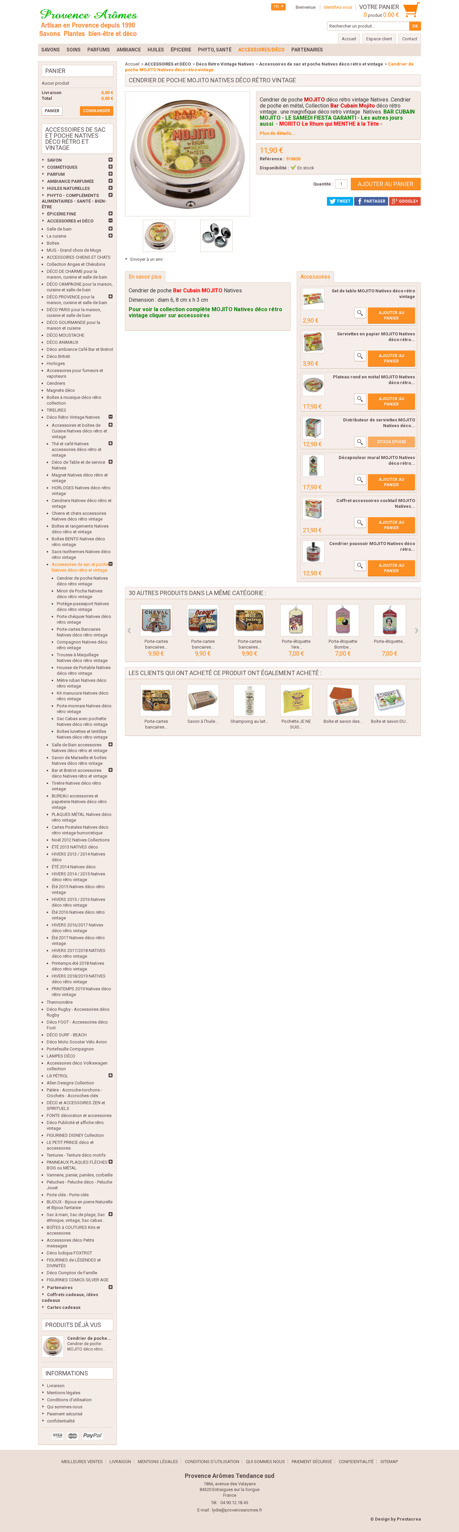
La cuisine (56, 236)
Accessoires (315, 277)
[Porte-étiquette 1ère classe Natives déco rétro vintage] (296, 620)
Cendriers (56, 383)
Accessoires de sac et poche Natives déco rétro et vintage (321, 64)
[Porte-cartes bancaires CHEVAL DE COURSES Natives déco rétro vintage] (156, 620)
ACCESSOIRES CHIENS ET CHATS (79, 257)
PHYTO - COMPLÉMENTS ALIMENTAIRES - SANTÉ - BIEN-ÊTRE (74, 201)
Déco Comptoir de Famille (72, 1272)
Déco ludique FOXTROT (69, 1252)
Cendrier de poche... (89, 1338)
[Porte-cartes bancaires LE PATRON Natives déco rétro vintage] (250, 620)
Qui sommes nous (64, 1406)
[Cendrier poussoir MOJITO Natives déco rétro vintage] (313, 552)
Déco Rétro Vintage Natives (73, 417)
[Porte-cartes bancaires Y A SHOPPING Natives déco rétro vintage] (203, 620)
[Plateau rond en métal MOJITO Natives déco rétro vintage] (313, 385)
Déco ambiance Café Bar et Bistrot (80, 349)
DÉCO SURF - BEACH (67, 1034)
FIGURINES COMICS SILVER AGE (78, 1279)
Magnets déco (61, 390)
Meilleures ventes (82, 1461)
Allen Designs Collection (70, 1082)
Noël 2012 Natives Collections (81, 839)
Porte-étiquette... (390, 641)
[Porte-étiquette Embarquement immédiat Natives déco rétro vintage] (390, 620)
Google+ (408, 201)
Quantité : (323, 184)
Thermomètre (60, 1002)
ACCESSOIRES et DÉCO (70, 220)
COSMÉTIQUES (62, 167)
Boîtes (53, 243)
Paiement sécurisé (64, 1413)
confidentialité (61, 1420)
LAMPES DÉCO (61, 1056)
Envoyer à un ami (146, 259)
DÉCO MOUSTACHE (65, 335)
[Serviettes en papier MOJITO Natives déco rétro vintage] (313, 342)
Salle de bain (59, 229)
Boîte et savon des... (343, 721)
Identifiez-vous (338, 7)
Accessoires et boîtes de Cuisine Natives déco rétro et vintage (79, 431)
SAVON (54, 160)
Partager (374, 201)
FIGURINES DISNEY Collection (75, 1135)
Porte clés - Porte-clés (68, 1194)
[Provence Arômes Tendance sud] (88, 22)
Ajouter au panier (391, 315)
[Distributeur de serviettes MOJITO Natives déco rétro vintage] (313, 428)
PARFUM (56, 174)
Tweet (343, 201)
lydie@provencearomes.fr (237, 1510)
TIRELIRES (56, 410)
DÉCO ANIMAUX (62, 342)
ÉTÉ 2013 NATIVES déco (75, 847)
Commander (96, 111)
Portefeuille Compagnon (70, 1048)
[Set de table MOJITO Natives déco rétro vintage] (313, 299)
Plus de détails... (277, 133)
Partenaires (60, 1287)
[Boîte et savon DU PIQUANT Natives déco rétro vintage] (390, 700)
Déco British (58, 356)
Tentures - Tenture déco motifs (76, 1155)
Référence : (272, 158)
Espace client (379, 38)
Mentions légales (63, 1392)
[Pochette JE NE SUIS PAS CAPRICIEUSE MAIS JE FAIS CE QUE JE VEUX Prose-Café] (296, 700)
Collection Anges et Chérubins (76, 264)
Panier (55, 70)
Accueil (132, 64)
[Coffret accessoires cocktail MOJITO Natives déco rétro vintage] (313, 509)
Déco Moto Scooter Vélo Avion (77, 1041)
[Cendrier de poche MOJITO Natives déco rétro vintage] (53, 1346)
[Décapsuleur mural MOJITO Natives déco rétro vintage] (313, 466)
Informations (66, 1373)
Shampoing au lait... (249, 721)
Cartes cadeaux (64, 1307)
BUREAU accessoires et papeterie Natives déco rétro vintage (79, 801)
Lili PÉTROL (57, 1075)
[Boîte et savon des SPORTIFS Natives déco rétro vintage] (343, 700)
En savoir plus (145, 277)
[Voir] (360, 312)
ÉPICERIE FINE (61, 213)
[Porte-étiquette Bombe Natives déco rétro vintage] (343, 620)
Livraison (56, 1385)
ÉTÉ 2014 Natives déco (74, 866)
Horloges (56, 363)
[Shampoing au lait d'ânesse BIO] (250, 700)
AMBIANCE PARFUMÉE (70, 181)
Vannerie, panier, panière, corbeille (80, 1174)
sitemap (389, 1461)
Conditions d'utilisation (69, 1399)
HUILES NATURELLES (68, 188)
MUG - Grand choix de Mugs (74, 250)
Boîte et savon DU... (390, 721)
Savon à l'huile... (202, 721)
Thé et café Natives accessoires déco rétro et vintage (76, 449)
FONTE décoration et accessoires (79, 1115)
